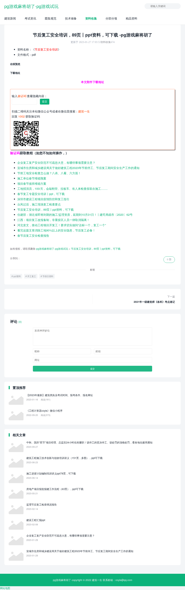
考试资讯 (30, 18)
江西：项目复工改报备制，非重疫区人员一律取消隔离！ (53, 220)
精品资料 (131, 18)
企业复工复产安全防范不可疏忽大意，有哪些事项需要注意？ (56, 162)
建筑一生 (97, 580)
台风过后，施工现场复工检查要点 (39, 204)
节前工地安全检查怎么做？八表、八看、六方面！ (49, 173)
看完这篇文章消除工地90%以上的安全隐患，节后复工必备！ (56, 230)
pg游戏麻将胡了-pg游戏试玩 (31, 6)
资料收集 (91, 18)
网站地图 (5, 588)
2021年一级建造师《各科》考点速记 (154, 299)
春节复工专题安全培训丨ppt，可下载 (41, 194)
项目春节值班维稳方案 (31, 183)
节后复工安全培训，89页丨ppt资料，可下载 (45, 209)
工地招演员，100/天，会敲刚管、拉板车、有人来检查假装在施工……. (62, 188)
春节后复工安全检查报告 (33, 235)
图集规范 (50, 18)
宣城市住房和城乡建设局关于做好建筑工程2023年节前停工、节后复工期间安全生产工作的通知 (78, 168)
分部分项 (111, 18)
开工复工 (31, 276)
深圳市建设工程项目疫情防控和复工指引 (43, 199)
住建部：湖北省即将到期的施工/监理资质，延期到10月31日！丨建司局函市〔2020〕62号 (75, 214)
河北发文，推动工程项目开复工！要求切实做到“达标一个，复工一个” (61, 225)
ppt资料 (17, 276)
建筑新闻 (10, 18)
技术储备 (71, 18)
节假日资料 (47, 276)
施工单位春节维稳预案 (31, 178)
